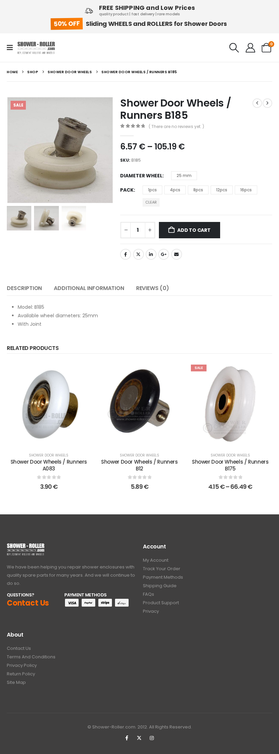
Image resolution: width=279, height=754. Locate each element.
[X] (139, 738)
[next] (267, 103)
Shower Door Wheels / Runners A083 (49, 465)
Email (176, 254)
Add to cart (194, 230)
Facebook (125, 254)
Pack (127, 190)
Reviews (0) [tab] (152, 288)
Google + (163, 254)
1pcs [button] (152, 190)
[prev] (257, 103)
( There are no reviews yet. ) (176, 126)
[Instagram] (151, 738)
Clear (151, 202)
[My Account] (250, 47)
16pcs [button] (246, 190)
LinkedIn (151, 254)
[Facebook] (126, 738)
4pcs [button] (175, 190)
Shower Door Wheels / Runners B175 (230, 465)
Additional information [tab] (89, 288)
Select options (235, 439)
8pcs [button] (198, 190)
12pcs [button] (221, 190)
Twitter (138, 254)
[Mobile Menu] (12, 47)
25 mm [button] (184, 175)
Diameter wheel (141, 175)
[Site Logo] (36, 47)
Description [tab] (24, 288)
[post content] (49, 404)
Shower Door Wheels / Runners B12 (139, 465)
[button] (234, 47)
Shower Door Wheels (48, 455)
